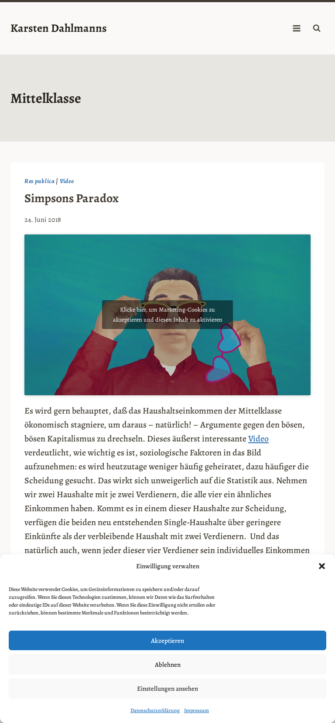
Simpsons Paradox (71, 198)
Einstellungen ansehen (167, 688)
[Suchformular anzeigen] (317, 28)
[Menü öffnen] (296, 28)
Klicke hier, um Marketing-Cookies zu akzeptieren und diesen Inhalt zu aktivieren (167, 314)
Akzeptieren (167, 640)
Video (67, 181)
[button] (322, 566)
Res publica (39, 181)
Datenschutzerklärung (155, 710)
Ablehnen (168, 664)
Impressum (196, 710)
